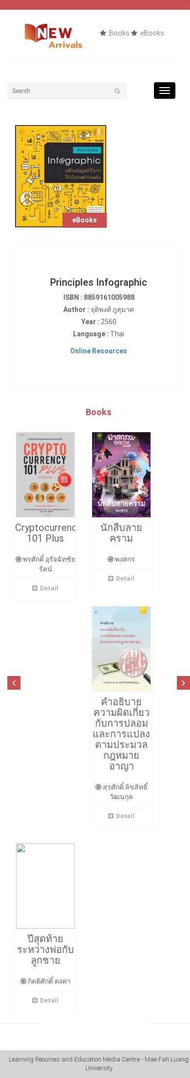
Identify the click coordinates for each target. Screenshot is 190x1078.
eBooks (151, 33)
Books (119, 33)
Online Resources (98, 351)
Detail (49, 588)
